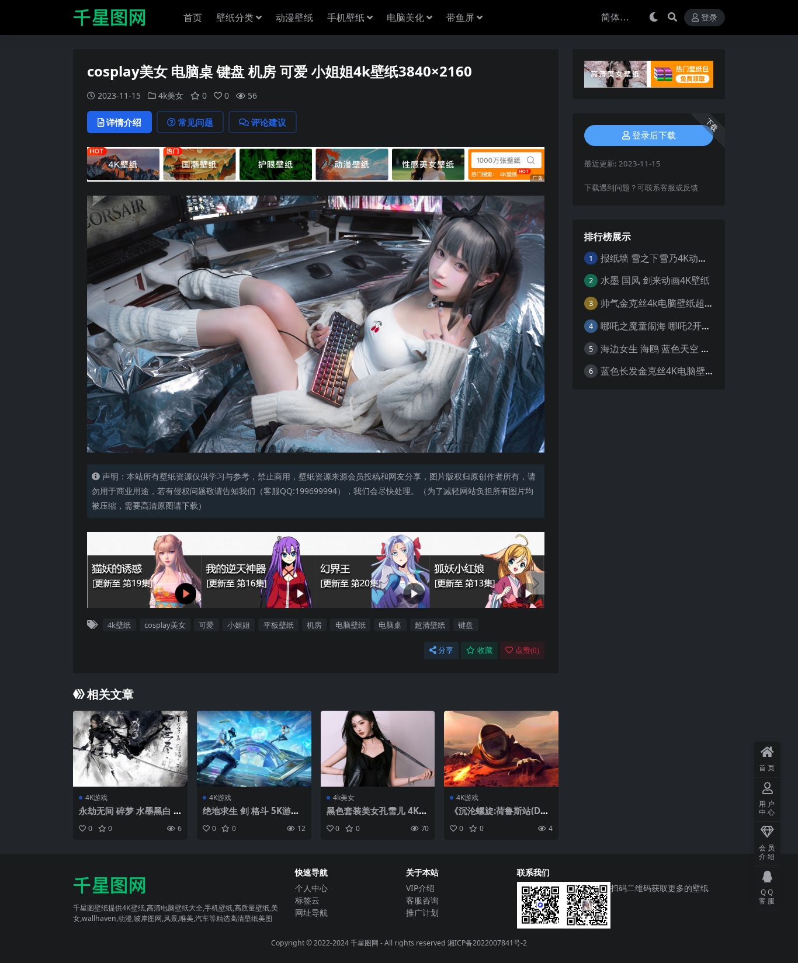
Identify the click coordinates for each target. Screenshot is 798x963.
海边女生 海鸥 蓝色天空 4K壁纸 (666, 348)
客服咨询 (422, 900)
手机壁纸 (346, 17)
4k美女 (170, 95)
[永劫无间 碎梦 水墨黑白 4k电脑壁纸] (130, 749)
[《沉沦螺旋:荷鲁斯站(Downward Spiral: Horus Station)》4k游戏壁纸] (501, 749)
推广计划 (422, 912)
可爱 (206, 625)
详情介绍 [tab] (123, 122)
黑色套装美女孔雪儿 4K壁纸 (377, 816)
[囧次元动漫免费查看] (315, 163)
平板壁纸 (278, 625)
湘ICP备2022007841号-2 (487, 943)
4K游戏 (96, 797)
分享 (445, 650)
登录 (709, 17)
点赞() (527, 650)
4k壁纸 (119, 625)
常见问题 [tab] (195, 122)
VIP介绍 (420, 888)
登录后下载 (654, 135)
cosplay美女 (165, 625)
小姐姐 (238, 625)
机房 (314, 625)
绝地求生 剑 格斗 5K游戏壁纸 (251, 816)
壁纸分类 (235, 17)
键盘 (465, 625)
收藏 (484, 650)
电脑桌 (390, 625)
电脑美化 (405, 17)
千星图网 (364, 943)
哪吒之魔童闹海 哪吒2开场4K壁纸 (671, 325)
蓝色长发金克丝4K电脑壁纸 (657, 370)
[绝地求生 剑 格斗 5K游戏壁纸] (254, 749)
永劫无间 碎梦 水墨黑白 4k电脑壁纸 (129, 816)
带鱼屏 (460, 17)
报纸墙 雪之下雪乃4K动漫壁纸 (663, 258)
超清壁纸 (430, 625)
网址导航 (311, 912)
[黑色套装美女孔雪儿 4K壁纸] (378, 749)
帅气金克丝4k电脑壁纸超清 (657, 303)
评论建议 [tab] (268, 122)
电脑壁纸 (350, 625)
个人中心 (311, 888)
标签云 (307, 900)
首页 (192, 17)
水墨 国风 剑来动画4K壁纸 (655, 280)
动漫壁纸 (294, 17)
